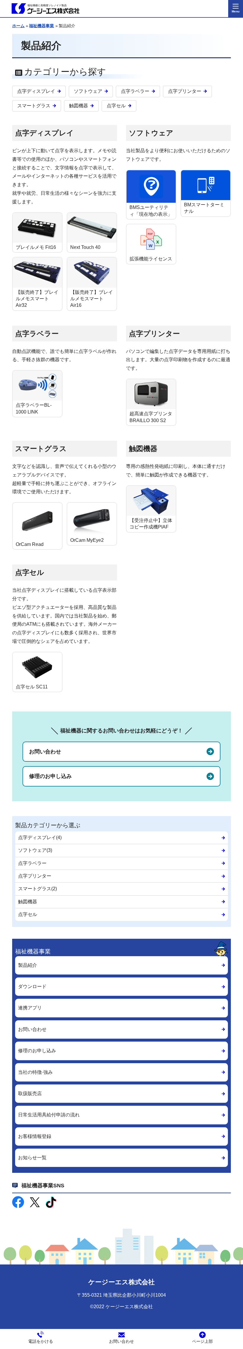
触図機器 (78, 105)
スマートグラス (33, 105)
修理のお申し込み (50, 776)
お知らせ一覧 (32, 1157)
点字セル (116, 105)
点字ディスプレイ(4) (40, 837)
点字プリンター (184, 91)
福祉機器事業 (41, 25)
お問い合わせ (45, 752)
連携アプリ (30, 1007)
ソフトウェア (88, 91)
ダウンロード (32, 986)
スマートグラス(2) (37, 888)
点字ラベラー (135, 91)
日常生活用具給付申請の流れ (49, 1114)
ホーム (18, 25)
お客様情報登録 (34, 1136)
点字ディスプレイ (36, 91)
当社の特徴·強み (35, 1072)
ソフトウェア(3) (35, 850)
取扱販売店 (30, 1093)
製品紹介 (27, 965)
